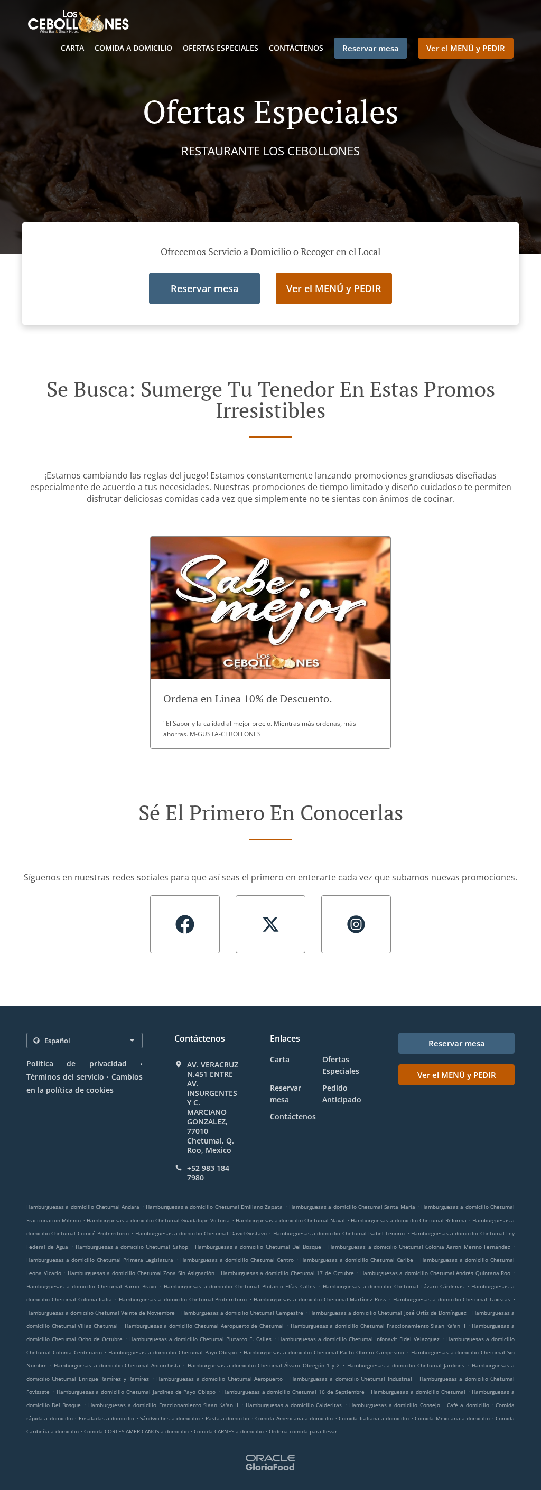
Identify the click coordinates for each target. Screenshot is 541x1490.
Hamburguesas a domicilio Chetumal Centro (237, 1259)
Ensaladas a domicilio (107, 1418)
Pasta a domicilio (228, 1418)
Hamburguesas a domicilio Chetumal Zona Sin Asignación (141, 1273)
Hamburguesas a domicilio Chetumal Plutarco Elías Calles (239, 1286)
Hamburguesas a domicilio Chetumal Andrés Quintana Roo (435, 1273)
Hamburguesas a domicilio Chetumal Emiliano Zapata (214, 1207)
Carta (72, 48)
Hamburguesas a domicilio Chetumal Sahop (132, 1246)
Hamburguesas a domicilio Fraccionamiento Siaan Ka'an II (163, 1405)
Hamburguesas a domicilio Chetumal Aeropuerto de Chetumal (204, 1325)
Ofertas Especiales (220, 48)
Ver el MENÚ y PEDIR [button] (465, 48)
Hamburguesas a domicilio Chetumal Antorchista (117, 1365)
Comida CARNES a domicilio (229, 1431)
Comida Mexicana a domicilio (453, 1418)
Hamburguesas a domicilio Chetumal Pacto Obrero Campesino (324, 1352)
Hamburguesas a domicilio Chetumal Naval (290, 1220)
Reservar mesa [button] (370, 48)
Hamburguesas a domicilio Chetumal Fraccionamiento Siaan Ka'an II (378, 1325)
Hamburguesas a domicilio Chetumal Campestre (242, 1312)
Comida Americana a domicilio (295, 1418)
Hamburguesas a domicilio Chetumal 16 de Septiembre (293, 1391)
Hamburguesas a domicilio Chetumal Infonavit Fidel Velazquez (359, 1339)
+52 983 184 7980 (208, 1173)
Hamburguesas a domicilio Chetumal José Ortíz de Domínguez (388, 1312)
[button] (270, 642)
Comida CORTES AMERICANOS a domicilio (137, 1431)
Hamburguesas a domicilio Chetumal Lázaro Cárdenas (393, 1286)
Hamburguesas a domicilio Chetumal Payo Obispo (172, 1352)
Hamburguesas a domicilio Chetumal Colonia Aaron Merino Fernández (419, 1246)
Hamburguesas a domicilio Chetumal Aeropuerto (219, 1378)
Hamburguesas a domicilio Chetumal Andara (82, 1207)
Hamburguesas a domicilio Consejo (394, 1405)
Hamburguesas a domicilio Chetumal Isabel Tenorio (339, 1233)
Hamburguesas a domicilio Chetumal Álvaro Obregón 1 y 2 (264, 1365)
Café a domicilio (469, 1405)
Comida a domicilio (133, 48)
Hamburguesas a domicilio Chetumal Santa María (352, 1207)
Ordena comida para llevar (303, 1431)
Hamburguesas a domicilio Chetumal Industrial (351, 1378)
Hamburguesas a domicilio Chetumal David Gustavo (201, 1233)
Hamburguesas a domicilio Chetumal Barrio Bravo (91, 1286)
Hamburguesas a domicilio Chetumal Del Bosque (258, 1246)
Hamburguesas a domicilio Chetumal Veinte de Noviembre (100, 1312)
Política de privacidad (76, 1063)
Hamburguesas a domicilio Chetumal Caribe (356, 1259)
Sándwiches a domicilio (170, 1418)
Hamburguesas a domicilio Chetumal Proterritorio (183, 1299)
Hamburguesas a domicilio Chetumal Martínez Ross (320, 1299)
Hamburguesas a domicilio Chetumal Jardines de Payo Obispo (136, 1391)
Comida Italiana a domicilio (375, 1418)
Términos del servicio (65, 1077)
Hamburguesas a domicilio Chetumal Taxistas (451, 1299)
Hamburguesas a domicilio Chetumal (418, 1391)
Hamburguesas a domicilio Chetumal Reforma (409, 1220)
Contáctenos (296, 48)
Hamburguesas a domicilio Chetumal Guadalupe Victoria (158, 1220)
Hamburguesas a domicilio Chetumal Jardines (406, 1365)
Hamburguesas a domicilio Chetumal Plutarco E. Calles (200, 1339)
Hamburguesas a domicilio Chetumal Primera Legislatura (99, 1259)
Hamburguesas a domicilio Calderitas (294, 1405)
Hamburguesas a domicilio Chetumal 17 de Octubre (287, 1273)
